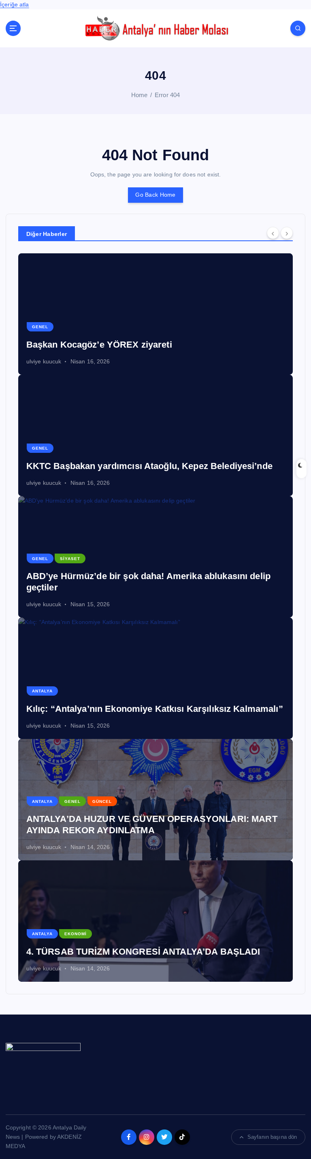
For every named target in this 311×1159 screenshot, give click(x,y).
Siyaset (70, 558)
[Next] (287, 233)
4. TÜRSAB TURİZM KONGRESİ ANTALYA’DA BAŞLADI (143, 952)
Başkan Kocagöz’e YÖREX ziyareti (99, 345)
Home (139, 94)
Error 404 (167, 94)
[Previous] (273, 233)
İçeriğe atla (14, 5)
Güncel (102, 801)
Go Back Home (155, 195)
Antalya (42, 691)
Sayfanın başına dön (272, 1137)
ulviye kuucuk (44, 361)
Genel (40, 327)
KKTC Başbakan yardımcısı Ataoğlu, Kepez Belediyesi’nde (149, 466)
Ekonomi (75, 934)
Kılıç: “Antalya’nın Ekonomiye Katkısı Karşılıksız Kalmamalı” (154, 709)
